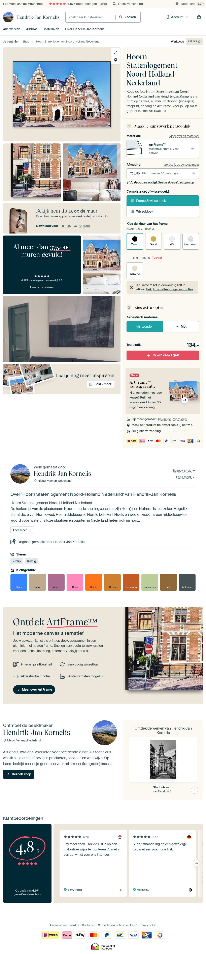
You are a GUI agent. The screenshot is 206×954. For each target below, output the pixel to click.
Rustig (31, 561)
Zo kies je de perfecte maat (181, 164)
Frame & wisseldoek (151, 201)
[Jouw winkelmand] (199, 17)
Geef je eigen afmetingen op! (162, 182)
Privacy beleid (148, 925)
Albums (31, 29)
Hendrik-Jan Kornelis (37, 17)
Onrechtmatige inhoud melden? (117, 925)
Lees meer (184, 477)
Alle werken (11, 29)
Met (183, 326)
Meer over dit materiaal (184, 136)
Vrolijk (16, 561)
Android (84, 226)
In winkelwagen (166, 355)
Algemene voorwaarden (64, 925)
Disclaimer (88, 925)
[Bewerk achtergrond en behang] (115, 59)
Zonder (147, 326)
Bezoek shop (182, 471)
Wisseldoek (144, 211)
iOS (68, 226)
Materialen (51, 29)
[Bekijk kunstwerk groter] (115, 52)
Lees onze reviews (42, 287)
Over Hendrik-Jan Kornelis (84, 29)
